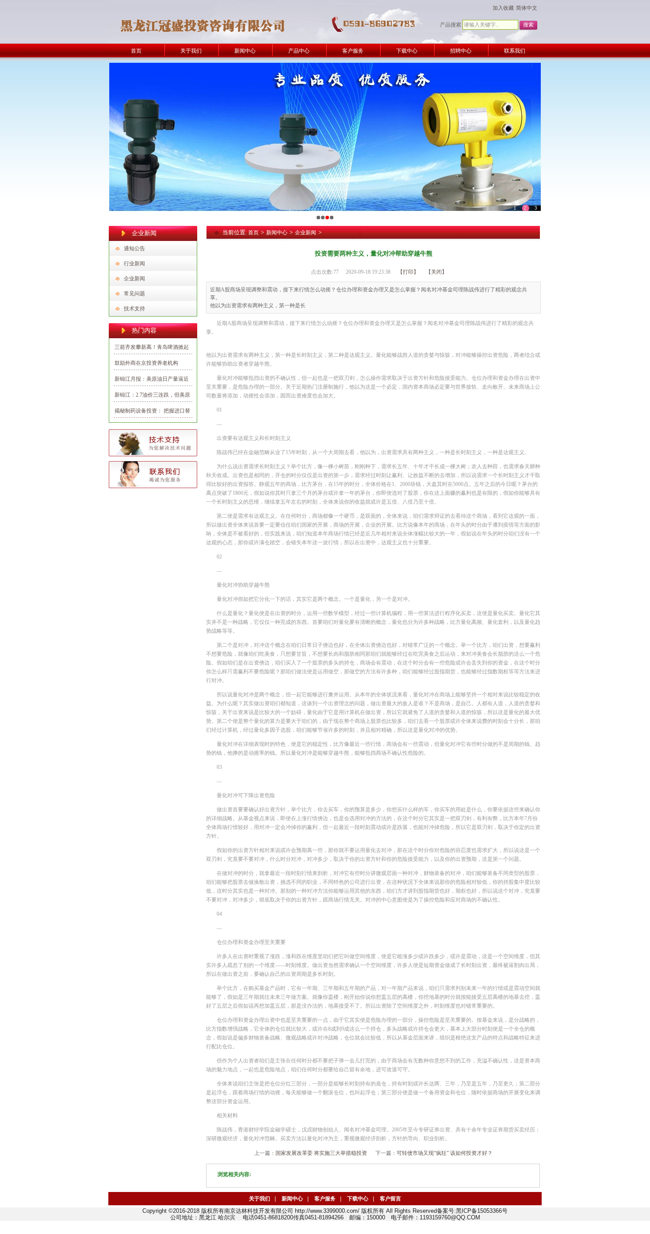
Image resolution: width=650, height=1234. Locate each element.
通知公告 (134, 248)
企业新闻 (134, 278)
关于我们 (259, 1199)
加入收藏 (503, 8)
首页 (253, 232)
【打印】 (408, 272)
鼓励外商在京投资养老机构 (146, 363)
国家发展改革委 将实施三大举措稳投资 (321, 1153)
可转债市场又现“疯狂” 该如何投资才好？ (445, 1153)
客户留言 (390, 1199)
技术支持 (134, 309)
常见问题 (134, 293)
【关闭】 (436, 272)
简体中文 (526, 8)
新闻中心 (276, 232)
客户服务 (325, 1199)
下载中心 (357, 1199)
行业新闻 (134, 263)
